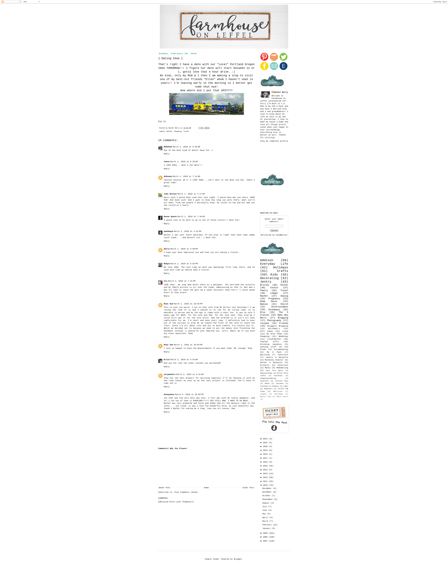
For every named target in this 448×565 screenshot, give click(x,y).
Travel (186, 131)
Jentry (265, 281)
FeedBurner (282, 235)
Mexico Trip (265, 396)
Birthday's (274, 329)
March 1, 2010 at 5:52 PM (184, 264)
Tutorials (283, 355)
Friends (283, 323)
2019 (266, 450)
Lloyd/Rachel (274, 339)
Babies (264, 304)
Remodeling (282, 368)
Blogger (238, 559)
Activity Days (281, 381)
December (267, 488)
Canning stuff (268, 347)
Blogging (283, 318)
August (266, 503)
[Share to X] (204, 128)
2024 (266, 439)
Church (284, 304)
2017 (266, 458)
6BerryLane (278, 391)
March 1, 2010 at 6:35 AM (184, 162)
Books (267, 383)
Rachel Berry (281, 92)
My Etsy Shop (274, 334)
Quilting (265, 355)
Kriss (167, 360)
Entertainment (279, 307)
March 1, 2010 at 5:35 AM (186, 147)
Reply (167, 154)
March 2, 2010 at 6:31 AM (190, 374)
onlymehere (169, 374)
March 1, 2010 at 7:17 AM (191, 194)
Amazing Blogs (266, 373)
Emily (167, 249)
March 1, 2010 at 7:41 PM (181, 281)
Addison (266, 260)
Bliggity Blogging (278, 326)
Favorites (283, 365)
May (264, 514)
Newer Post (164, 488)
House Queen (170, 217)
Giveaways (274, 309)
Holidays (280, 267)
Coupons (263, 394)
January (267, 528)
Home (206, 488)
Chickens (280, 383)
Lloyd (285, 331)
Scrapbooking (281, 349)
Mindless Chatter (274, 360)
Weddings (283, 336)
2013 (266, 474)
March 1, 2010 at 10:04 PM (188, 345)
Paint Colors (282, 396)
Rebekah (168, 147)
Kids (274, 274)
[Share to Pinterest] (208, 128)
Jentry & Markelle (277, 357)
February (267, 525)
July (265, 507)
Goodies (275, 386)
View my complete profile (274, 141)
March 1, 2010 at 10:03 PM (188, 304)
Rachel (169, 131)
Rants (268, 368)
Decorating (269, 278)
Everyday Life (274, 264)
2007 (266, 541)
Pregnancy (274, 298)
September (268, 499)
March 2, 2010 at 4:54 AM (184, 360)
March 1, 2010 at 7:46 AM (191, 217)
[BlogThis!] (202, 128)
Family (264, 290)
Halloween (279, 394)
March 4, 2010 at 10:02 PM (189, 395)
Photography (274, 320)
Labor (286, 386)
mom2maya (168, 231)
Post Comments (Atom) (186, 492)
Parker (284, 285)
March (265, 521)
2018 (266, 454)
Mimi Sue (168, 304)
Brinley (264, 285)
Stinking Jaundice (271, 344)
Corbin (274, 287)
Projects (265, 365)
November (267, 492)
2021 (266, 443)
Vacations (264, 381)
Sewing (284, 296)
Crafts (282, 271)
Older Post (248, 488)
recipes (264, 323)
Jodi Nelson (170, 194)
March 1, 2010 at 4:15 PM (187, 231)
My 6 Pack (274, 352)
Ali (165, 281)
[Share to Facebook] (206, 128)
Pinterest (278, 376)
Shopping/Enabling (268, 378)
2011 (266, 481)
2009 (266, 533)
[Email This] (199, 128)
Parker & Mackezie (271, 363)
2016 (266, 462)
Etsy (262, 312)
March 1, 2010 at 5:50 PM (184, 249)
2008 (266, 537)
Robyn (167, 264)
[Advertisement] (206, 468)
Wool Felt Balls (274, 370)
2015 (266, 466)
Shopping (178, 131)
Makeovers (268, 389)
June (265, 510)
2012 (266, 477)
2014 (266, 470)
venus (167, 162)
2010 (266, 485)
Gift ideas (266, 331)
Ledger (274, 293)
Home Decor (268, 301)
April (265, 518)
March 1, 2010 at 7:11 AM (186, 176)
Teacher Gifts (269, 342)
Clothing (264, 386)
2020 (266, 447)
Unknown (168, 176)
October (267, 496)
